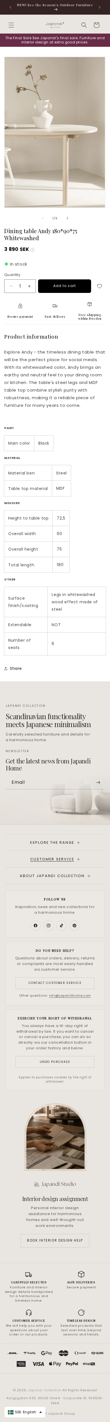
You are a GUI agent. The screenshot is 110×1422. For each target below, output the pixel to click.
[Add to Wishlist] (99, 286)
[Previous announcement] (10, 7)
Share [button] (16, 668)
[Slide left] (42, 218)
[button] (11, 25)
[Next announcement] (99, 7)
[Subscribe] (98, 782)
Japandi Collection (45, 1390)
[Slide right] (67, 218)
